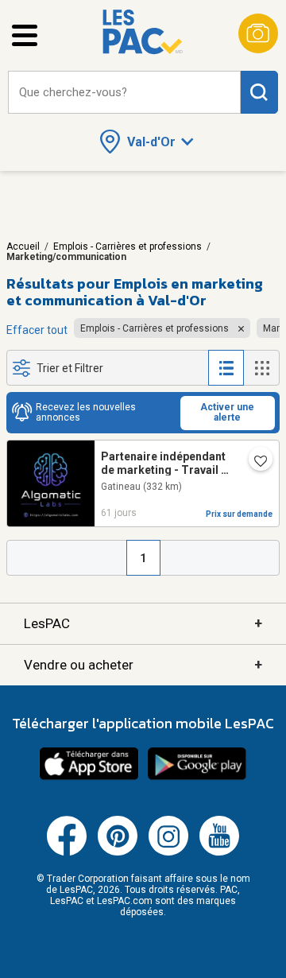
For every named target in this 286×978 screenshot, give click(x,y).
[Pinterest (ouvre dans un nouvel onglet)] (117, 852)
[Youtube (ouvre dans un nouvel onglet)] (219, 852)
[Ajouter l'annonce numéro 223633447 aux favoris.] (254, 462)
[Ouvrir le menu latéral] (24, 35)
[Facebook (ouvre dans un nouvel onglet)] (66, 852)
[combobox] (124, 92)
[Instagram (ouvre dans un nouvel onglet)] (168, 852)
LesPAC (143, 623)
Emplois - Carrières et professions (127, 246)
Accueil (23, 246)
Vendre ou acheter (143, 664)
